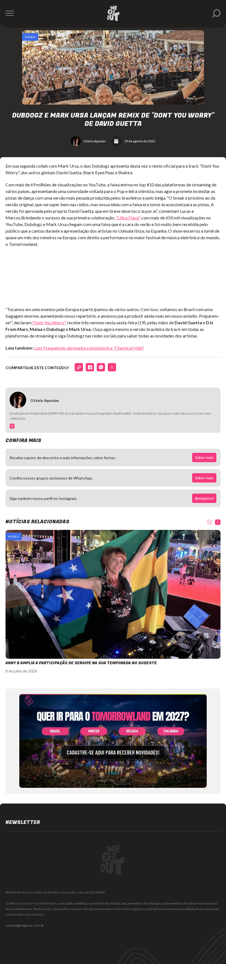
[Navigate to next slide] (217, 522)
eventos (176, 903)
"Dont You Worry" (49, 322)
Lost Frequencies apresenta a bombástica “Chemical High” (89, 347)
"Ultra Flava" (127, 217)
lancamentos (131, 903)
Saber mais (204, 457)
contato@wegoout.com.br (25, 925)
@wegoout (204, 498)
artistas (114, 903)
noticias (81, 903)
